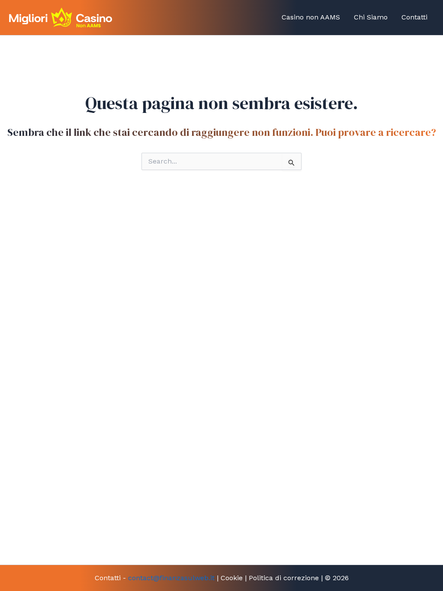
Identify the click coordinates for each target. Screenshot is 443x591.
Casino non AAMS (311, 17)
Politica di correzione (284, 578)
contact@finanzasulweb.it (171, 578)
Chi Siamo (371, 17)
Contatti (414, 17)
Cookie (232, 578)
